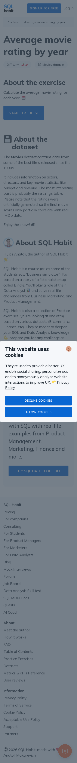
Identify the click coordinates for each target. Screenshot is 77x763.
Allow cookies (38, 412)
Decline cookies (38, 400)
